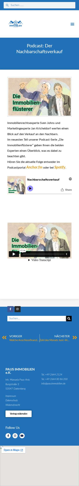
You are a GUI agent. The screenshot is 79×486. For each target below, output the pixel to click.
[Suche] (69, 318)
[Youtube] (22, 435)
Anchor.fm (34, 167)
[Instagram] (18, 309)
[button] (72, 24)
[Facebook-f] (10, 309)
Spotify (59, 167)
